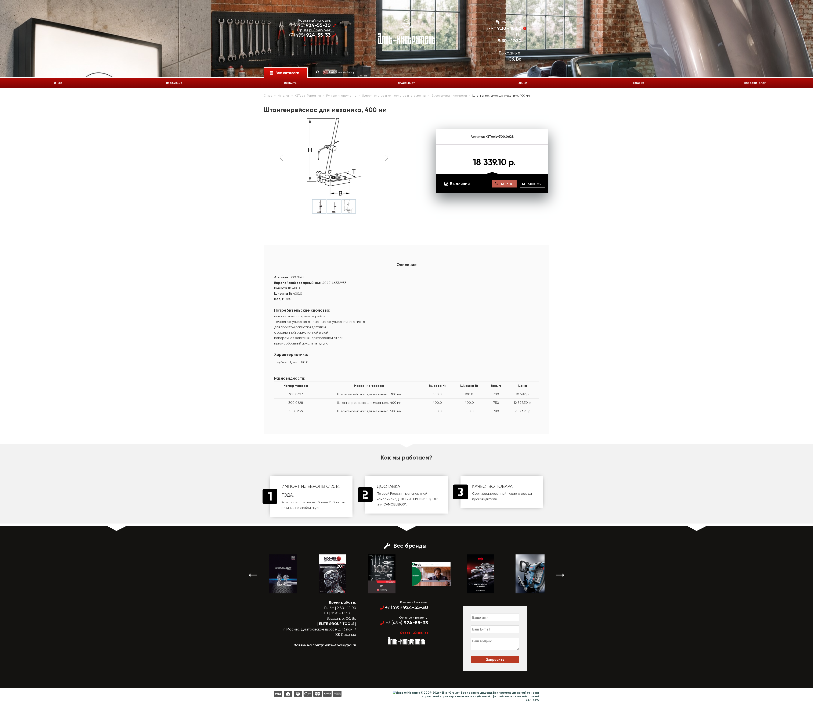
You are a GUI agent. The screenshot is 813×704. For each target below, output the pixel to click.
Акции (522, 83)
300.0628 (295, 403)
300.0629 (296, 411)
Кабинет (638, 83)
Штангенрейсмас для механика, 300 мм (369, 394)
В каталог (279, 589)
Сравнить (534, 183)
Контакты (290, 83)
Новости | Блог (755, 83)
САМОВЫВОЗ (394, 504)
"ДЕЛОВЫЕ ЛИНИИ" (410, 499)
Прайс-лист (406, 83)
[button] (253, 575)
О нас (58, 83)
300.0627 (295, 394)
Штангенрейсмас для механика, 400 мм (369, 403)
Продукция (174, 83)
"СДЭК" (432, 499)
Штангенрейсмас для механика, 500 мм (369, 411)
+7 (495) (309, 25)
